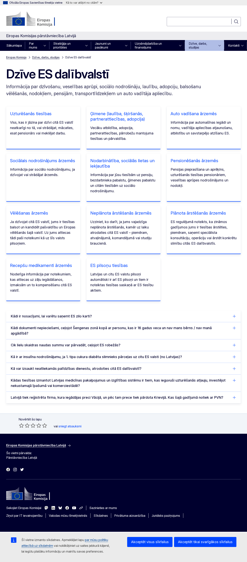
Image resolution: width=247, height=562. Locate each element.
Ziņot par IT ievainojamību (24, 516)
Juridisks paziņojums (166, 516)
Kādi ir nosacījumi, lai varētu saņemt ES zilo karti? (51, 316)
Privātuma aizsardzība (129, 516)
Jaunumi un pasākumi (103, 45)
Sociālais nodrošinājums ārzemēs (42, 160)
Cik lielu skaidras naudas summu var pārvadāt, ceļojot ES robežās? (65, 345)
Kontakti (233, 45)
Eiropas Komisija (16, 57)
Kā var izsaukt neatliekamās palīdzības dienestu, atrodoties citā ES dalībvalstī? (76, 369)
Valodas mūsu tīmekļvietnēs (68, 516)
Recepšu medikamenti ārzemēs (41, 265)
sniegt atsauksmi (69, 426)
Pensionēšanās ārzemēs (194, 160)
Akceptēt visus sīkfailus (150, 542)
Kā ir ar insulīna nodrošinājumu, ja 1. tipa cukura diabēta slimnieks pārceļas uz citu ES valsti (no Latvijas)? (96, 357)
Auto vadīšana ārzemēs (194, 113)
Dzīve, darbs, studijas (198, 45)
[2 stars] (24, 425)
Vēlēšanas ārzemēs (29, 213)
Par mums (33, 45)
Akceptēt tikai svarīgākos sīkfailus (205, 542)
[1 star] (21, 425)
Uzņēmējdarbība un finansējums (148, 45)
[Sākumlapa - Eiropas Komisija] (37, 19)
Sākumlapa (14, 45)
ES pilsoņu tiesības (109, 265)
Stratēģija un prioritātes (62, 45)
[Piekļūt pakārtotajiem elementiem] (46, 45)
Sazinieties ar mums (103, 508)
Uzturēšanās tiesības (31, 113)
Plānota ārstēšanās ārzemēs (198, 213)
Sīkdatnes (101, 516)
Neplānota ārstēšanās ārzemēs (120, 213)
